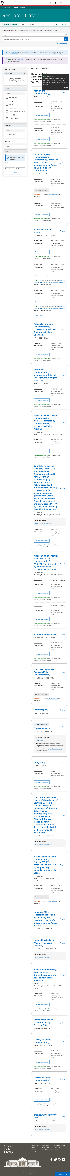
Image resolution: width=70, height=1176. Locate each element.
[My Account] (50, 2)
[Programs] (39, 762)
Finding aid (38, 740)
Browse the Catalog (28, 24)
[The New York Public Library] (2, 3)
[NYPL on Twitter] (55, 1159)
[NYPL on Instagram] (59, 1159)
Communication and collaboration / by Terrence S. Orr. (43, 1022)
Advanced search (62, 43)
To (16, 163)
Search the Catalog (10, 24)
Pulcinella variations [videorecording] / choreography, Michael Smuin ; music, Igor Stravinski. (45, 329)
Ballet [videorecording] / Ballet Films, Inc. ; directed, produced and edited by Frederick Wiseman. (45, 975)
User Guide (21, 59)
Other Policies (45, 1147)
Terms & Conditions (46, 1149)
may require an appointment (55, 749)
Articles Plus (14, 53)
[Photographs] (41, 709)
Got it (66, 87)
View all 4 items (38, 315)
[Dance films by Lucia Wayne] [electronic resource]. (44, 943)
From (6, 163)
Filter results (9, 69)
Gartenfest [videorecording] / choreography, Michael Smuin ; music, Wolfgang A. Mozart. (45, 375)
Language (56, 1149)
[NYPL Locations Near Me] (55, 2)
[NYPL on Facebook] (51, 1159)
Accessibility (34, 1145)
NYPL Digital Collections (42, 523)
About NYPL (57, 1147)
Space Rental (35, 1152)
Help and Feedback (63, 1174)
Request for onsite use (41, 276)
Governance (44, 1152)
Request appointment (41, 115)
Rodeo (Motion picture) (45, 634)
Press (33, 1147)
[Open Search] (61, 2)
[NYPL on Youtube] (64, 1159)
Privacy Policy (45, 1145)
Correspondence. (42, 728)
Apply (15, 172)
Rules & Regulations (59, 1145)
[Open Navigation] (66, 2)
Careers (33, 1149)
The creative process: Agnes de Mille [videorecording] (44, 672)
